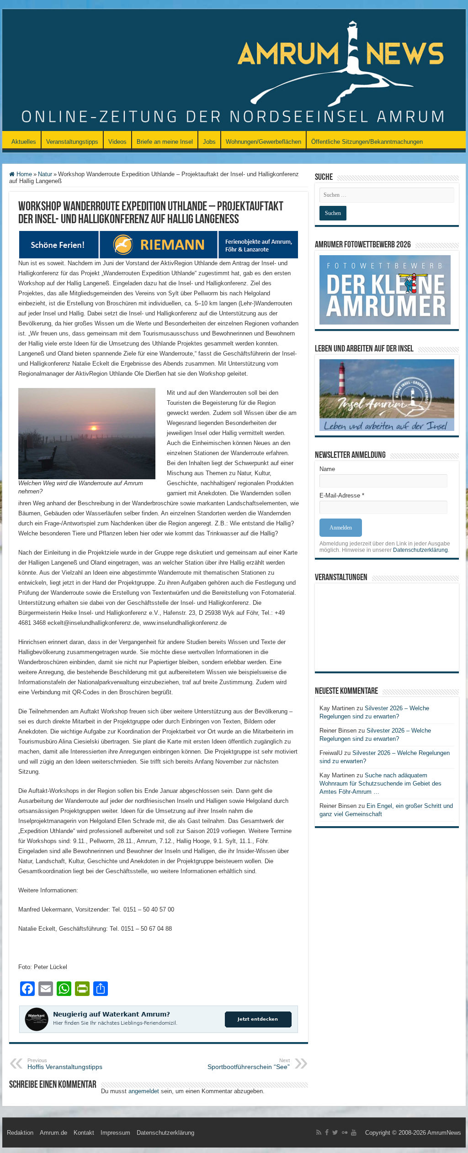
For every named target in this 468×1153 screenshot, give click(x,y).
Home (23, 174)
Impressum (115, 1132)
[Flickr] (344, 1132)
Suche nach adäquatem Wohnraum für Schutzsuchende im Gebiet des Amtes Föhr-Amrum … (380, 783)
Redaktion (20, 1132)
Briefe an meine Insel (165, 141)
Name (327, 469)
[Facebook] (327, 1132)
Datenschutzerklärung (420, 550)
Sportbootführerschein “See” (248, 1064)
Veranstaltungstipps (72, 141)
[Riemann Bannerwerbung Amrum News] (158, 244)
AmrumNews (444, 1132)
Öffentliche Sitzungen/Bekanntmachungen (367, 141)
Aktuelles (23, 141)
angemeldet (143, 1091)
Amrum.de (53, 1132)
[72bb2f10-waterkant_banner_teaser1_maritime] (158, 1018)
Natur (45, 174)
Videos (117, 141)
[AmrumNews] (234, 70)
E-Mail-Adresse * (341, 495)
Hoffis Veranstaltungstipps (64, 1064)
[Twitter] (335, 1132)
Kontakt (84, 1132)
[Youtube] (353, 1132)
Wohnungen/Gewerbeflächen (263, 141)
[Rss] (318, 1132)
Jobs (209, 141)
